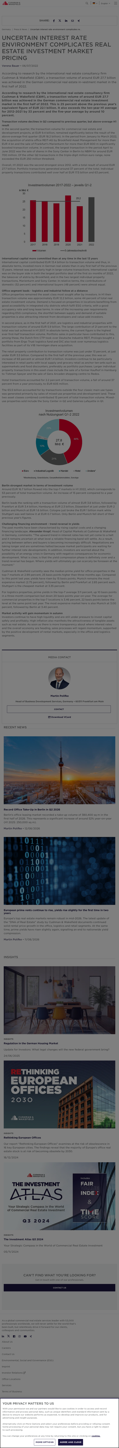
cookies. (96, 1436)
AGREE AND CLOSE (70, 1442)
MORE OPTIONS (45, 1442)
